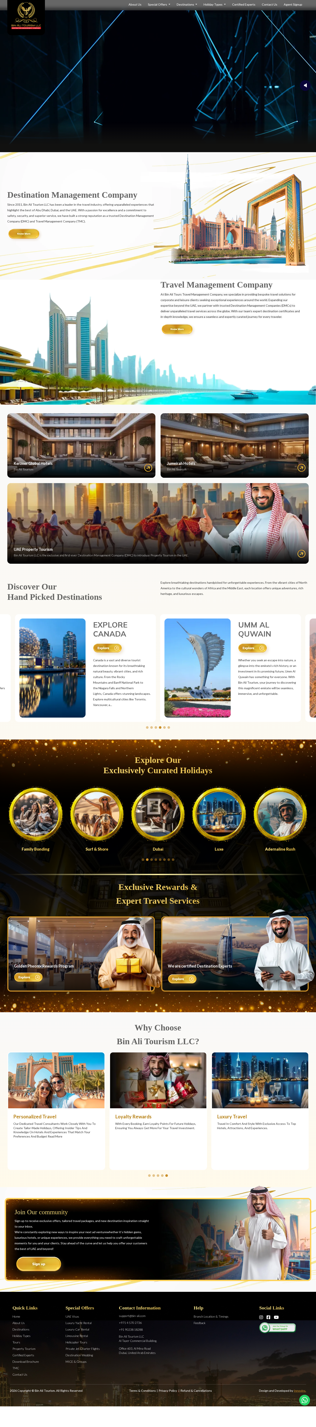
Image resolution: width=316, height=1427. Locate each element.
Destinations (186, 4)
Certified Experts (243, 4)
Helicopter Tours (76, 1342)
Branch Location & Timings (211, 1316)
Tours (16, 1342)
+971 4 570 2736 (130, 1322)
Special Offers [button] (158, 4)
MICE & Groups (76, 1361)
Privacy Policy (168, 1390)
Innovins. (300, 1390)
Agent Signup (293, 4)
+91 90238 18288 (131, 1329)
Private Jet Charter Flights (83, 1348)
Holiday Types (213, 4)
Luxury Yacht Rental (79, 1323)
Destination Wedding (79, 1355)
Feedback (200, 1323)
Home (16, 1316)
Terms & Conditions (142, 1390)
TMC (15, 1368)
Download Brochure (25, 1361)
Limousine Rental (77, 1336)
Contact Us (269, 4)
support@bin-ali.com (132, 1316)
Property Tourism (23, 1348)
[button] (147, 727)
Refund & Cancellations (196, 1390)
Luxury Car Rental (77, 1329)
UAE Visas (72, 1316)
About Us (135, 4)
